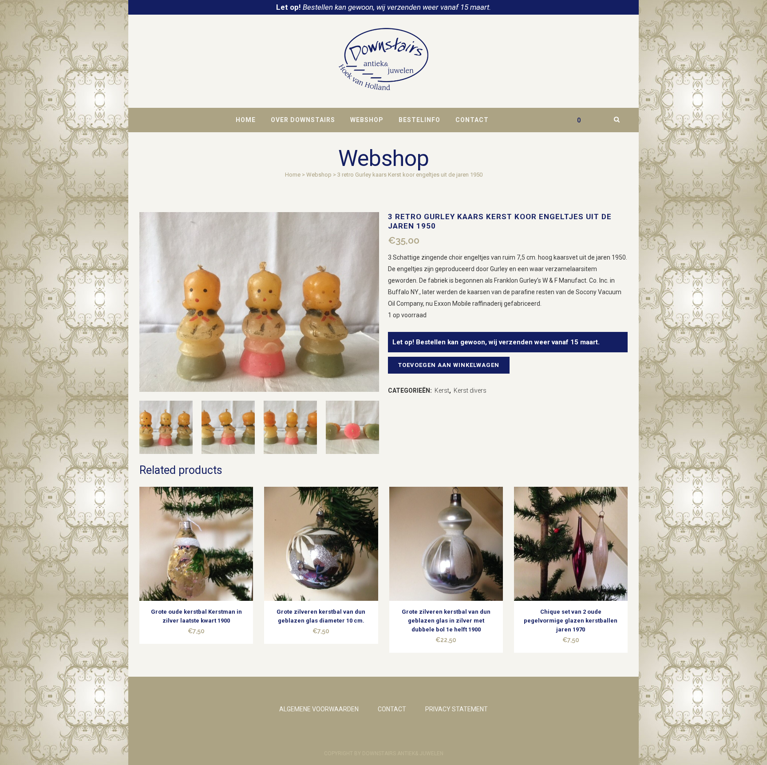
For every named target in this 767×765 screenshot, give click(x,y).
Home (292, 174)
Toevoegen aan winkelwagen (448, 365)
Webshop (319, 174)
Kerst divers (470, 390)
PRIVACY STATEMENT (456, 709)
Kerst (442, 390)
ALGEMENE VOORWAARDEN (319, 709)
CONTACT (392, 709)
